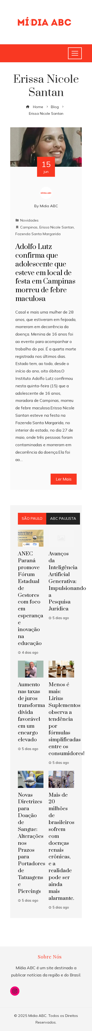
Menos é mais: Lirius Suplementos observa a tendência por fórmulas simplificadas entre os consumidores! (67, 719)
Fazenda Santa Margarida (38, 234)
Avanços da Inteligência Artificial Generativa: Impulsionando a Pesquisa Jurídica (67, 581)
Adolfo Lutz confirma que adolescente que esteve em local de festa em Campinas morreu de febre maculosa (45, 272)
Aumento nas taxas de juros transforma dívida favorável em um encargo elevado (31, 712)
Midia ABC (49, 206)
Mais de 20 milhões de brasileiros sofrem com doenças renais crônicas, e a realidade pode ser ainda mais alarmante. (61, 847)
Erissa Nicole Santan (56, 227)
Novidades (29, 220)
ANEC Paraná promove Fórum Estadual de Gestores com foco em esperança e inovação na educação (30, 598)
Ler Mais (64, 479)
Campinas (29, 227)
